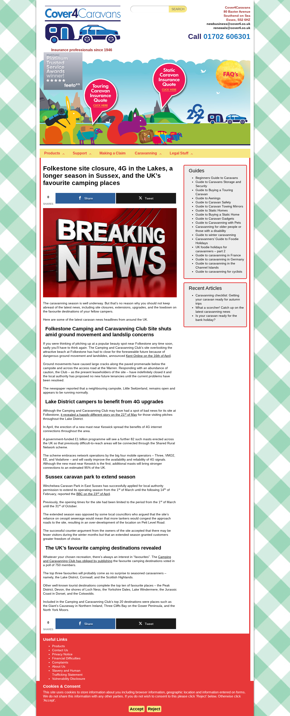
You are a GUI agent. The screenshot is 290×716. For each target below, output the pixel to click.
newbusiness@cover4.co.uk (228, 24)
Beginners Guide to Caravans (217, 178)
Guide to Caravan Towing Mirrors (219, 206)
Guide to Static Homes (212, 210)
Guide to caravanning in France (218, 255)
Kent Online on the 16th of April (148, 356)
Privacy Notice (62, 654)
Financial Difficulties (66, 658)
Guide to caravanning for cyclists (219, 271)
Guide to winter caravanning (216, 235)
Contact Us (60, 650)
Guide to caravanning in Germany (220, 259)
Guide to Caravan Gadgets (215, 218)
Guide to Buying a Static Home (217, 214)
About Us (58, 666)
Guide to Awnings (208, 198)
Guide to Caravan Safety (213, 202)
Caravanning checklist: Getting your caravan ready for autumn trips (218, 299)
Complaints (60, 662)
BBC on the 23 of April (93, 494)
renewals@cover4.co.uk (231, 28)
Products (58, 646)
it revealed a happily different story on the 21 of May (99, 414)
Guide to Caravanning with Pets (218, 222)
